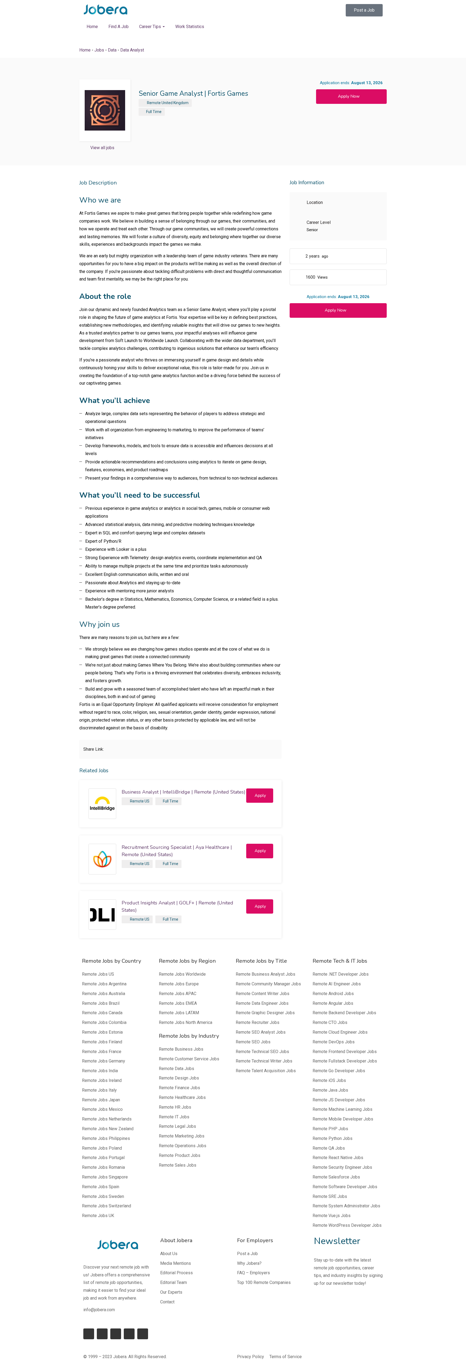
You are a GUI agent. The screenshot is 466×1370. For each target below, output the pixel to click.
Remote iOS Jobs (329, 1080)
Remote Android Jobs (333, 993)
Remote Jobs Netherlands (107, 1119)
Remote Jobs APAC (177, 993)
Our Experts (171, 1292)
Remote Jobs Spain (100, 1186)
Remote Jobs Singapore (105, 1177)
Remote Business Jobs (181, 1049)
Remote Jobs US (98, 974)
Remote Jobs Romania (103, 1167)
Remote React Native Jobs (338, 1157)
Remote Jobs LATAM (179, 1012)
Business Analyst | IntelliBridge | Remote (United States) (183, 792)
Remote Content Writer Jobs (262, 993)
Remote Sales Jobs (177, 1165)
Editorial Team (173, 1282)
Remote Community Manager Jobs (268, 983)
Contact (167, 1301)
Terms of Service (285, 1356)
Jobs (99, 50)
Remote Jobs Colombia (104, 1022)
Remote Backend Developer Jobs (344, 1012)
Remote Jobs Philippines (106, 1138)
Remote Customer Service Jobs (189, 1058)
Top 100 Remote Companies (264, 1282)
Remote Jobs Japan (101, 1099)
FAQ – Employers (253, 1272)
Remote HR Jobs (175, 1107)
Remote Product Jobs (179, 1155)
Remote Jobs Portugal (103, 1157)
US (147, 801)
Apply (260, 795)
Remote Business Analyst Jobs (265, 974)
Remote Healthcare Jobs (182, 1097)
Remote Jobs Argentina (104, 983)
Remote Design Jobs (179, 1078)
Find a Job (118, 26)
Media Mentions (175, 1263)
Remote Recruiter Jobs (257, 1022)
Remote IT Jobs (174, 1116)
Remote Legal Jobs (177, 1126)
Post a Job (247, 1253)
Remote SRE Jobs (330, 1196)
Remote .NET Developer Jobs (341, 974)
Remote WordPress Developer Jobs (347, 1225)
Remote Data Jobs (176, 1068)
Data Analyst (132, 50)
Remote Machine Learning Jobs (342, 1109)
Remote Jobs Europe (179, 983)
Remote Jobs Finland (102, 1041)
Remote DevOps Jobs (334, 1041)
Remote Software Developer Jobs (345, 1186)
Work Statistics (189, 26)
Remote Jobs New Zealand (107, 1128)
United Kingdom (175, 103)
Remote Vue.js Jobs (332, 1215)
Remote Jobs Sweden (103, 1196)
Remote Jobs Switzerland (106, 1205)
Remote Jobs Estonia (102, 1032)
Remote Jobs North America (185, 1022)
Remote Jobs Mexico (102, 1109)
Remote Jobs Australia (103, 993)
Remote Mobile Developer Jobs (343, 1119)
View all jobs (102, 147)
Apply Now (348, 96)
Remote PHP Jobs (330, 1128)
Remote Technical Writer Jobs (264, 1061)
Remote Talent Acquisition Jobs (266, 1070)
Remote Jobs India (100, 1070)
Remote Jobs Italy (99, 1090)
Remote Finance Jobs (179, 1087)
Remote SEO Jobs (253, 1041)
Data (112, 50)
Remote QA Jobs (329, 1148)
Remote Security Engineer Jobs (342, 1167)
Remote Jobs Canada (102, 1012)
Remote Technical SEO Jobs (262, 1051)
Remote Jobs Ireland (102, 1080)
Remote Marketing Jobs (181, 1136)
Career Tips (150, 26)
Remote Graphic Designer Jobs (265, 1012)
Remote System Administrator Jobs (346, 1205)
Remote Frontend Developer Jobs (345, 1051)
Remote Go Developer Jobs (339, 1070)
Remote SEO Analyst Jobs (261, 1032)
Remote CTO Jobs (330, 1022)
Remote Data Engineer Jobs (262, 1003)
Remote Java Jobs (330, 1090)
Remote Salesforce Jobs (336, 1177)
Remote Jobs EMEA (178, 1003)
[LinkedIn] (102, 1333)
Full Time (154, 112)
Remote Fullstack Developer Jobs (345, 1061)
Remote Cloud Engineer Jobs (340, 1032)
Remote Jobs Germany (103, 1061)
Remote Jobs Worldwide (182, 974)
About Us (168, 1253)
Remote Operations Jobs (182, 1145)
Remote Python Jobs (332, 1138)
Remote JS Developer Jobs (339, 1099)
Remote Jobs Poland (102, 1148)
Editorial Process (176, 1272)
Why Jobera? (249, 1263)
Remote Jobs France (101, 1051)
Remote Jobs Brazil (100, 1003)
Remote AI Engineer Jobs (337, 983)
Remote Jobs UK (98, 1215)
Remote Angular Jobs (333, 1003)
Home (92, 26)
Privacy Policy (250, 1356)
